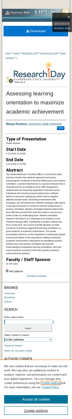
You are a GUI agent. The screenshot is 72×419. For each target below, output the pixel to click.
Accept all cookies (36, 399)
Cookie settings (50, 383)
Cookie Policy (50, 387)
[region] (36, 389)
